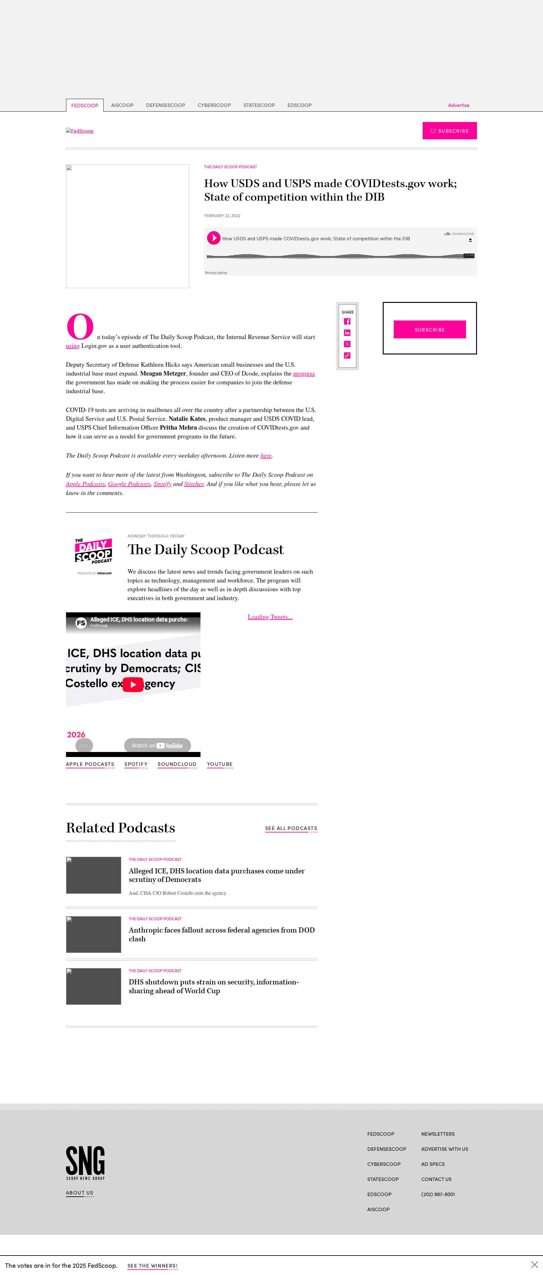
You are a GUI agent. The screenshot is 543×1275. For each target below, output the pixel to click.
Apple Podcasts (90, 763)
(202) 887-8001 (438, 1194)
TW (436, 1208)
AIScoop (122, 105)
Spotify (136, 763)
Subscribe (453, 130)
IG (459, 1208)
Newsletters (438, 1133)
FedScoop (84, 105)
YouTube (220, 763)
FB (424, 1208)
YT (471, 1208)
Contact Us (436, 1179)
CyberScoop (214, 105)
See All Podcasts (291, 828)
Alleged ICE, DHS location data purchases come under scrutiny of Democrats (217, 875)
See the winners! (153, 1265)
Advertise (458, 105)
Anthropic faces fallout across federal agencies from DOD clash (222, 935)
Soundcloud (177, 763)
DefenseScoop (165, 105)
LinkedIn (449, 1208)
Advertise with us (444, 1148)
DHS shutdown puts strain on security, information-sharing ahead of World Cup (214, 986)
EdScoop (300, 105)
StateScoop (259, 105)
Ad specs (433, 1164)
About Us (80, 1192)
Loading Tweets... (270, 616)
